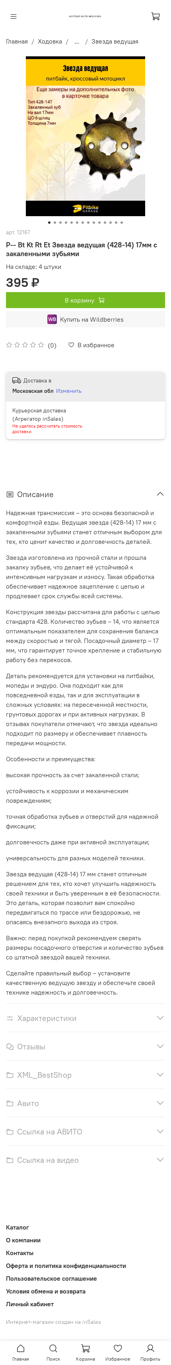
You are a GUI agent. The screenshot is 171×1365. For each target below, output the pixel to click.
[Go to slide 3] (60, 222)
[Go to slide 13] (116, 222)
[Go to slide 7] (83, 222)
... (76, 41)
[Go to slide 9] (94, 222)
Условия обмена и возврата (46, 1291)
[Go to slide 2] (55, 222)
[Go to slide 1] (49, 222)
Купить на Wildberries (92, 319)
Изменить (69, 390)
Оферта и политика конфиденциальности (66, 1265)
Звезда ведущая (114, 41)
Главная (17, 41)
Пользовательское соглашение (51, 1278)
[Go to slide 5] (71, 222)
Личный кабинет (30, 1304)
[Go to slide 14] (121, 222)
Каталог (17, 1227)
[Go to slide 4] (66, 222)
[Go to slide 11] (105, 222)
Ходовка (50, 41)
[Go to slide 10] (99, 222)
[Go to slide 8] (88, 222)
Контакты (19, 1253)
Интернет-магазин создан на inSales (53, 1321)
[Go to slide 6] (77, 222)
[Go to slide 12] (110, 222)
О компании (23, 1240)
